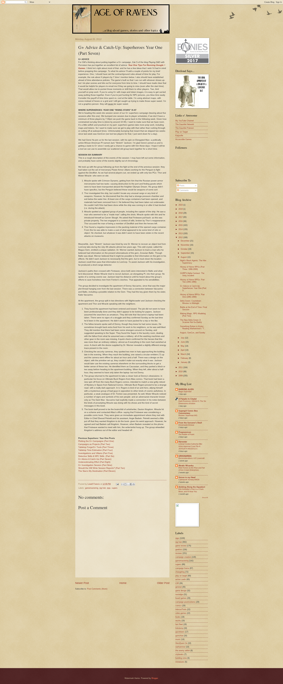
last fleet (179, 624)
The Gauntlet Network (184, 124)
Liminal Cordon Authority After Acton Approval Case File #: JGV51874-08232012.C (190, 446)
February (185, 358)
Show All (205, 497)
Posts (181, 185)
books (178, 617)
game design (180, 590)
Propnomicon (184, 432)
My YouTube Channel (184, 121)
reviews (178, 553)
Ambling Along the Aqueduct (191, 487)
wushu (178, 621)
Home (122, 583)
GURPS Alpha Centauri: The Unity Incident (192, 274)
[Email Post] (117, 484)
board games (180, 598)
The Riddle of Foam (186, 434)
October (184, 249)
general (178, 587)
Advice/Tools (180, 609)
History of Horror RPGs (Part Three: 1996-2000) (192, 268)
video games (180, 613)
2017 (180, 217)
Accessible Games (183, 139)
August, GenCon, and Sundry (192, 333)
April (183, 350)
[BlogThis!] (125, 484)
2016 (180, 221)
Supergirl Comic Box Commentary (188, 412)
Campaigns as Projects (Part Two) (94, 444)
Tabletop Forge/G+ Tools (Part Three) (96, 447)
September (186, 253)
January (184, 362)
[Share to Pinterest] (133, 484)
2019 (180, 209)
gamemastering (91, 488)
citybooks (179, 654)
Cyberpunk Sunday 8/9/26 (188, 480)
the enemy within (182, 650)
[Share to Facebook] (130, 484)
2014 (180, 229)
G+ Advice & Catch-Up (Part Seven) (94, 459)
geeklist (178, 549)
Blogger (155, 678)
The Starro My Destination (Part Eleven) (97, 471)
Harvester (182, 442)
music (178, 639)
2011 (180, 367)
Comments (184, 190)
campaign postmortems (185, 602)
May (183, 346)
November (185, 245)
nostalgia (179, 594)
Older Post (163, 583)
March (184, 354)
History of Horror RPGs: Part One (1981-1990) (192, 295)
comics (178, 605)
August (184, 257)
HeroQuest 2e (181, 643)
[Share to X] (128, 484)
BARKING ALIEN (186, 389)
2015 (180, 225)
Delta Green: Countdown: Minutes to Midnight (190, 302)
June (183, 342)
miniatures (179, 662)
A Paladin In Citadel (187, 399)
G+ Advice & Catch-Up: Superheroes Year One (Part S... (193, 288)
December (185, 241)
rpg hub (102, 488)
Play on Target (181, 132)
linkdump (179, 628)
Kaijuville (179, 135)
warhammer (180, 647)
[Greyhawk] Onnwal (186, 425)
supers (114, 488)
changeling (180, 572)
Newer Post (82, 583)
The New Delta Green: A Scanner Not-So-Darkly (191, 321)
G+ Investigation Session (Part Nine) (95, 465)
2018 (180, 213)
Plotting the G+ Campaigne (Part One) (96, 441)
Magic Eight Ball (184, 392)
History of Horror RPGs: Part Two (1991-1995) (192, 281)
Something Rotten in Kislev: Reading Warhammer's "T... (193, 327)
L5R (177, 583)
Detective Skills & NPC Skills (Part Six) (96, 456)
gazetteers (179, 632)
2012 (180, 237)
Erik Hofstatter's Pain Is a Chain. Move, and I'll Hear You (191, 490)
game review (180, 546)
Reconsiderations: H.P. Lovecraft (191, 458)
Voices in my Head (186, 477)
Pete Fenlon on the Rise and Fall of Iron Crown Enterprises (191, 469)
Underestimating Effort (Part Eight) (94, 462)
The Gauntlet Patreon (184, 128)
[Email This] (122, 484)
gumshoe (179, 636)
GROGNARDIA (184, 456)
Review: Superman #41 (187, 415)
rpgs (109, 488)
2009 (180, 376)
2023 (180, 205)
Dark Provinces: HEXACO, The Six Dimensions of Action (192, 402)
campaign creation (183, 557)
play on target (181, 576)
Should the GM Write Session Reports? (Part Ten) (101, 468)
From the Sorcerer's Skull (190, 423)
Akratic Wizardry (186, 465)
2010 (180, 371)
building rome (181, 658)
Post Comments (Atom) (97, 589)
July (183, 338)
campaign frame (182, 568)
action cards (180, 579)
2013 (180, 233)
